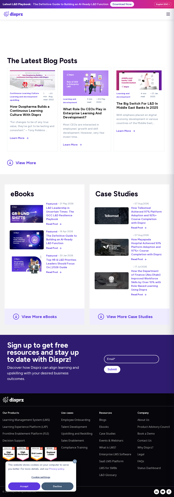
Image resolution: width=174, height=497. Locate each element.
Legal (140, 454)
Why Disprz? (145, 447)
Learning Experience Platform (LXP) (25, 427)
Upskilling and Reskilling (76, 433)
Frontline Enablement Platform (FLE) (26, 433)
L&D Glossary (108, 475)
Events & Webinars (111, 440)
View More (26, 162)
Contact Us (144, 440)
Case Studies (107, 433)
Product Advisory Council (153, 427)
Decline (57, 486)
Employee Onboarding (75, 420)
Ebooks (104, 427)
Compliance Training (74, 447)
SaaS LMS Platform (111, 461)
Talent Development (74, 427)
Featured (51, 203)
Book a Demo (146, 433)
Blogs (102, 420)
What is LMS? (107, 447)
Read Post (52, 224)
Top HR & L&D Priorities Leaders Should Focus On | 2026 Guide (61, 263)
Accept (24, 486)
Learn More (17, 138)
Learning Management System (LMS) (26, 420)
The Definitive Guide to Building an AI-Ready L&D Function (61, 239)
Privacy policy (56, 468)
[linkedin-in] (156, 492)
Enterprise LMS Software (115, 454)
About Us (143, 420)
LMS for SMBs (108, 468)
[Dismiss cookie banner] (75, 462)
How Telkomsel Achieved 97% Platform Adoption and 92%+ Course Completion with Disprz (146, 215)
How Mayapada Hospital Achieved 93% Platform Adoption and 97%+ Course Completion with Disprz (146, 247)
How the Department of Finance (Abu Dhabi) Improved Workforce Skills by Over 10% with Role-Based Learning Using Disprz (146, 280)
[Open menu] (168, 14)
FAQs (140, 461)
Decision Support (14, 440)
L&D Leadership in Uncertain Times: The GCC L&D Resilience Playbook (60, 213)
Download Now (122, 4)
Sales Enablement (72, 440)
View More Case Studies (130, 316)
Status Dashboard (149, 468)
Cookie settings (40, 477)
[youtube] (163, 492)
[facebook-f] (169, 492)
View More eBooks (39, 316)
